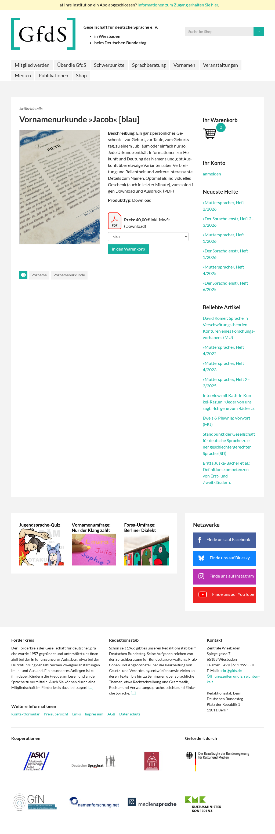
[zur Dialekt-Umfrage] (146, 543)
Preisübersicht (56, 714)
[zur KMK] (224, 804)
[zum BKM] (224, 761)
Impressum (94, 714)
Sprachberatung (149, 65)
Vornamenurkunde (69, 275)
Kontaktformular (25, 714)
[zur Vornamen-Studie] (94, 543)
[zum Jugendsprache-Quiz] (41, 543)
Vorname (39, 275)
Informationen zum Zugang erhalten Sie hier (178, 4)
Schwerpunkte (109, 65)
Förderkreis (22, 639)
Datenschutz (129, 714)
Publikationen (53, 75)
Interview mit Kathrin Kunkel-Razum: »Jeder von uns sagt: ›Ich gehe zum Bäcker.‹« (229, 402)
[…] (90, 687)
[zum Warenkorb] (229, 133)
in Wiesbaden (107, 36)
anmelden (212, 173)
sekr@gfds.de (231, 670)
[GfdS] (43, 34)
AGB (111, 714)
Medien (23, 75)
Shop (81, 75)
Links (76, 714)
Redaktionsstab (124, 639)
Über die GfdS (71, 65)
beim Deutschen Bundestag (120, 42)
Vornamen (184, 65)
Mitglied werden (32, 65)
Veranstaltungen (220, 65)
